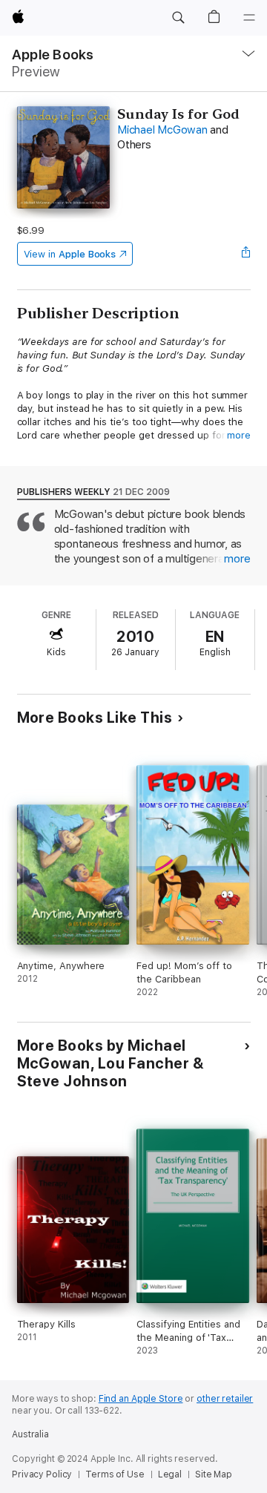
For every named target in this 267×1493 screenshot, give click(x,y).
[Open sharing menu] (245, 253)
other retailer (225, 1399)
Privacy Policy (42, 1474)
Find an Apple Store (141, 1399)
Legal (170, 1474)
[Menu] (249, 18)
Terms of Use (115, 1474)
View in (70, 254)
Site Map (213, 1474)
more (239, 435)
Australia (30, 1434)
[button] (178, 18)
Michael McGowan (162, 130)
